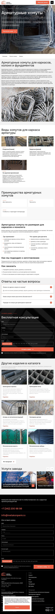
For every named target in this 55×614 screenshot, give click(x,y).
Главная (3, 8)
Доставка (31, 586)
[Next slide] (52, 468)
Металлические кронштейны (36, 601)
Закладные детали (34, 596)
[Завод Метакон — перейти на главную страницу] (6, 2)
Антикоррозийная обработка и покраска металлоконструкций (12, 593)
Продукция (10, 8)
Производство (33, 577)
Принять (17, 607)
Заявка (21, 56)
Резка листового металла (8, 595)
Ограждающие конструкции (36, 599)
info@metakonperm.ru (13, 515)
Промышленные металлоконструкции (39, 592)
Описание (4, 56)
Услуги (30, 575)
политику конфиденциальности (38, 353)
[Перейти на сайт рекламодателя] (49, 609)
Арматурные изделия (21, 8)
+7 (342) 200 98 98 (11, 508)
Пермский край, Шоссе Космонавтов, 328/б (12, 583)
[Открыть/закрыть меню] (52, 2)
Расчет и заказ (13, 56)
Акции (30, 582)
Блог (30, 579)
